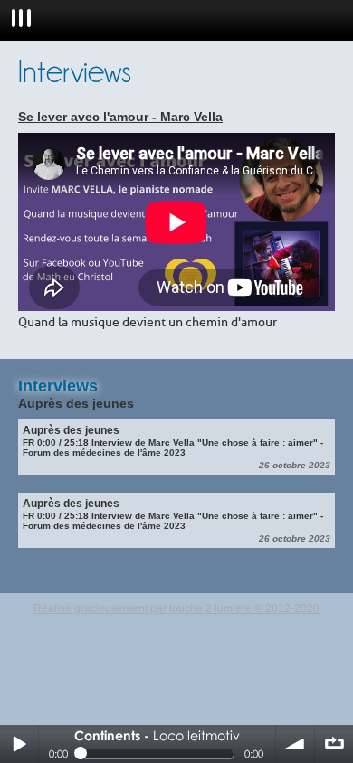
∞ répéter (334, 744)
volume (295, 744)
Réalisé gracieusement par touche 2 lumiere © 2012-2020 (176, 608)
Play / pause (19, 744)
